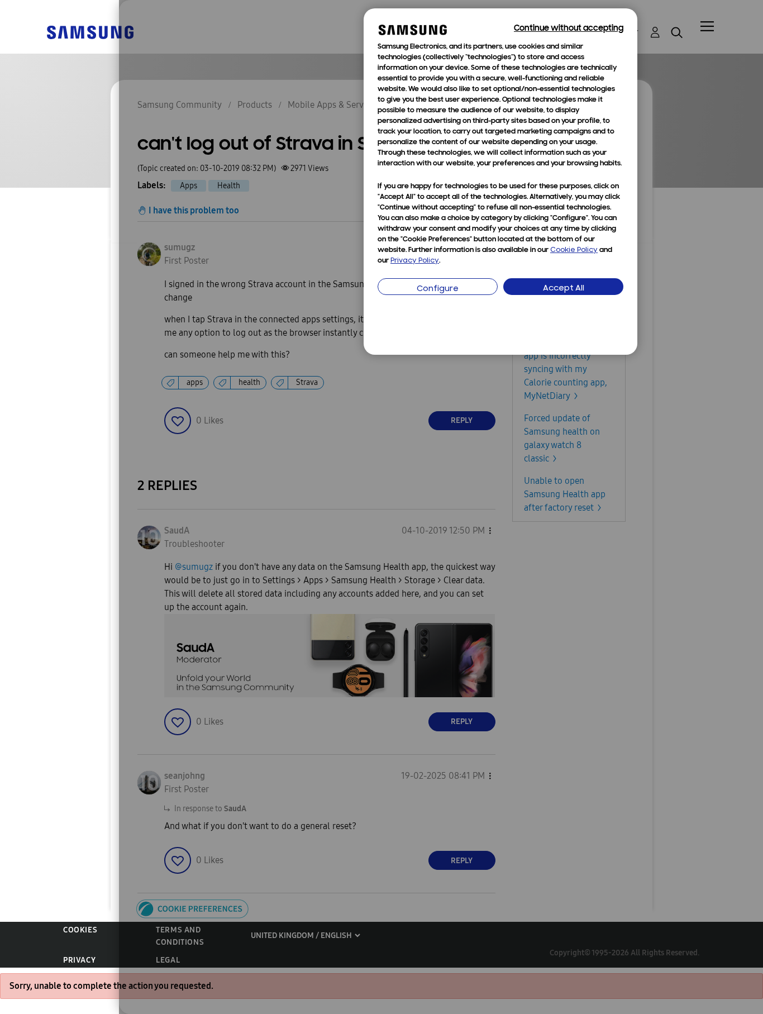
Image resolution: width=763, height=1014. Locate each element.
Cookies (80, 930)
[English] (89, 31)
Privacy (79, 960)
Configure (438, 289)
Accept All (563, 288)
